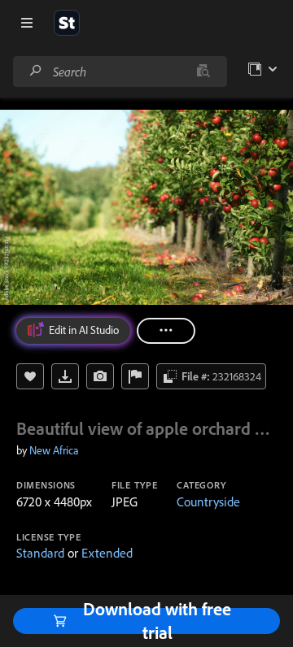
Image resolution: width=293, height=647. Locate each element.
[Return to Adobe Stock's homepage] (67, 23)
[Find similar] (203, 71)
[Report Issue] (135, 376)
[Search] (36, 71)
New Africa (54, 450)
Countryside (208, 501)
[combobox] (119, 71)
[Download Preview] (65, 376)
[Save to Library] (30, 376)
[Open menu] (27, 23)
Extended (107, 553)
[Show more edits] (166, 331)
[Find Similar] (100, 376)
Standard (40, 553)
